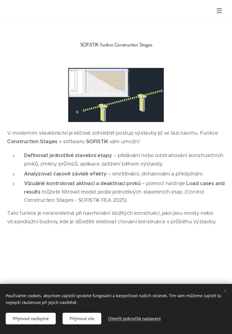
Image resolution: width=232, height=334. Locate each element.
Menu (219, 10)
